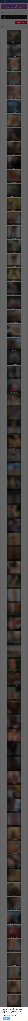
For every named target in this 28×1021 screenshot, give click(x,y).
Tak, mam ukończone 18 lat (10, 1015)
